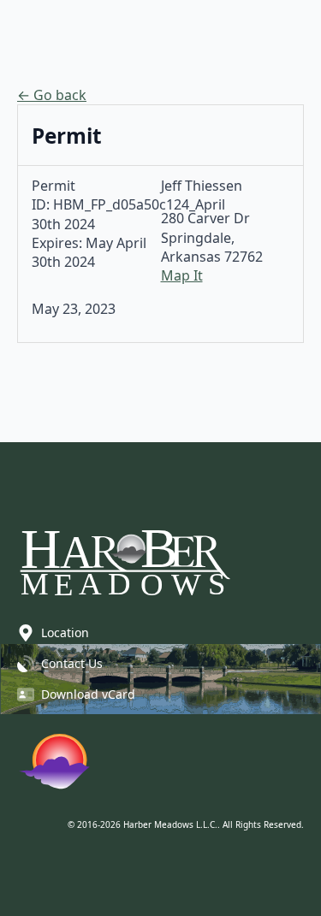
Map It (182, 275)
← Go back (51, 95)
